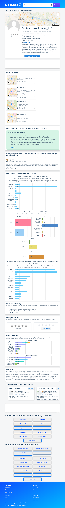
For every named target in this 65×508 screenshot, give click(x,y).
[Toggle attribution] (9, 83)
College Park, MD (42, 436)
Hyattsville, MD (32, 440)
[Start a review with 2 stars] (41, 325)
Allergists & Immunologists (42, 448)
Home (6, 10)
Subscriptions (8, 492)
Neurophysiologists (23, 470)
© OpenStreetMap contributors (17, 12)
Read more (12, 147)
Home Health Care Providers (23, 466)
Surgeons (32, 479)
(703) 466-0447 (27, 42)
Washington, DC (42, 419)
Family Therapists (42, 458)
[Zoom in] (58, 14)
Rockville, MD (23, 419)
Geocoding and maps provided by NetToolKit (16, 503)
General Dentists (23, 462)
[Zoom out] (58, 16)
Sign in (6, 497)
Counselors (42, 452)
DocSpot (11, 4)
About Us (7, 487)
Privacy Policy (35, 497)
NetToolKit (7, 12)
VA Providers (13, 10)
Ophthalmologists (23, 475)
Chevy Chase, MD (23, 428)
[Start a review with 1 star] (39, 325)
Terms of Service (36, 500)
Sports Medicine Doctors (25, 10)
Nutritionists (42, 470)
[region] (32, 19)
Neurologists (42, 466)
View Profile (30, 388)
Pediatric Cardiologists (42, 475)
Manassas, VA (23, 432)
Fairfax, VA (42, 423)
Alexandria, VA (23, 423)
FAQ (33, 489)
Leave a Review (12, 321)
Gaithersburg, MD (42, 432)
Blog (6, 489)
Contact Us (35, 487)
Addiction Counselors (23, 448)
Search (56, 5)
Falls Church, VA (23, 436)
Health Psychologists (42, 462)
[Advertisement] (32, 64)
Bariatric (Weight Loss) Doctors (23, 453)
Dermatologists (23, 458)
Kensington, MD (42, 428)
